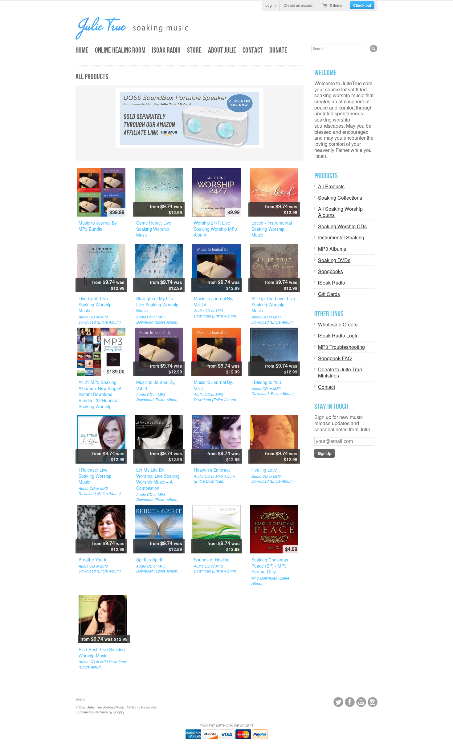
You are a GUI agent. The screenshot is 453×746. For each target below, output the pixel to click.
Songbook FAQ (335, 358)
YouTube (361, 702)
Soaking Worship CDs (342, 226)
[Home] (145, 36)
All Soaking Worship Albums (340, 212)
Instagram (372, 702)
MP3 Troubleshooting (341, 347)
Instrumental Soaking (341, 237)
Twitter (338, 702)
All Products (331, 186)
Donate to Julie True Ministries (340, 372)
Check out (362, 5)
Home (82, 50)
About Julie (222, 50)
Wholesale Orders (337, 324)
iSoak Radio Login (338, 336)
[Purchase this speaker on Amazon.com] (189, 118)
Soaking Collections (340, 198)
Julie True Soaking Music (105, 706)
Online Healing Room (120, 50)
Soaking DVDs (334, 260)
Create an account (299, 5)
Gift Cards (329, 294)
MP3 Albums (332, 249)
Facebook (350, 702)
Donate (278, 50)
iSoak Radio (166, 50)
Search (81, 698)
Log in (270, 5)
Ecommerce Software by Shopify (100, 711)
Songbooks (330, 271)
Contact (253, 50)
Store (194, 50)
